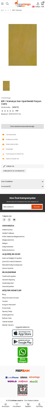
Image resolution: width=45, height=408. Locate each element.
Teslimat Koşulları (9, 276)
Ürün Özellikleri (7, 181)
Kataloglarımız (8, 315)
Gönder (37, 207)
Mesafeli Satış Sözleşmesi (12, 265)
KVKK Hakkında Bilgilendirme (13, 237)
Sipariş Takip (7, 311)
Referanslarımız (8, 250)
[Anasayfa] (3, 10)
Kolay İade (6, 308)
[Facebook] (4, 220)
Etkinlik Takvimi (8, 325)
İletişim (5, 243)
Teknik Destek (7, 322)
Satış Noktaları (7, 247)
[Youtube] (14, 220)
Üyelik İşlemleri (8, 283)
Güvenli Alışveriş (8, 280)
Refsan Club (7, 318)
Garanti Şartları (8, 286)
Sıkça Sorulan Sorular (10, 298)
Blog (4, 294)
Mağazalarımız (8, 240)
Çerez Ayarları (7, 268)
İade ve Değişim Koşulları (12, 258)
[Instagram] (9, 220)
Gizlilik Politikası (8, 233)
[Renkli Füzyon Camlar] (10, 10)
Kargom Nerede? (9, 305)
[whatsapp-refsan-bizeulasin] (23, 355)
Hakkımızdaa (7, 230)
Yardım (5, 301)
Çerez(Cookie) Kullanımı (11, 261)
